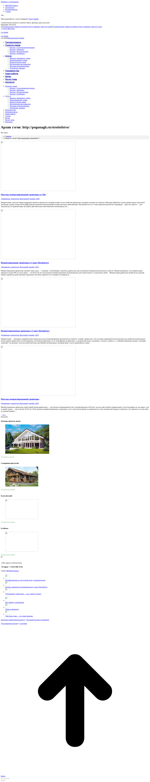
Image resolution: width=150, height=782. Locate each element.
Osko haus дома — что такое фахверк (19, 616)
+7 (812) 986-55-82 (8, 29)
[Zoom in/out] (8, 778)
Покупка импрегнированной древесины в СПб (23, 194)
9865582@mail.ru (12, 571)
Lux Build (4, 32)
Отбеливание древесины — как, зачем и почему (23, 594)
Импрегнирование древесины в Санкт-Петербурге (25, 263)
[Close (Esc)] (2, 778)
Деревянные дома (7, 199)
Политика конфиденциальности (13, 620)
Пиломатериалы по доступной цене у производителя (25, 580)
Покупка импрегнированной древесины (20, 399)
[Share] (4, 778)
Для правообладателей (9, 624)
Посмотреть (12, 38)
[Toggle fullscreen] (6, 778)
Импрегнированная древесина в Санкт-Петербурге (25, 331)
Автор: (20, 199)
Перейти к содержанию (10, 2)
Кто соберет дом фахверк (14, 602)
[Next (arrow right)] (4, 780)
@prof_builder (33, 19)
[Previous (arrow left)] (2, 780)
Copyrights (23, 624)
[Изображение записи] (7, 578)
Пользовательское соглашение (37, 620)
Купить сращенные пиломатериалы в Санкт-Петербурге (26, 587)
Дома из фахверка (12, 609)
